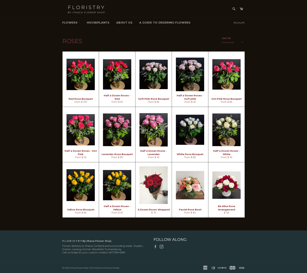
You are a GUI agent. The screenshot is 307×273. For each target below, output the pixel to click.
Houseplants (98, 22)
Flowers (70, 22)
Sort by (226, 38)
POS (91, 268)
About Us (124, 22)
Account (239, 22)
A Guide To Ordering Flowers (164, 22)
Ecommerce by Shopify (108, 268)
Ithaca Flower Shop (79, 268)
